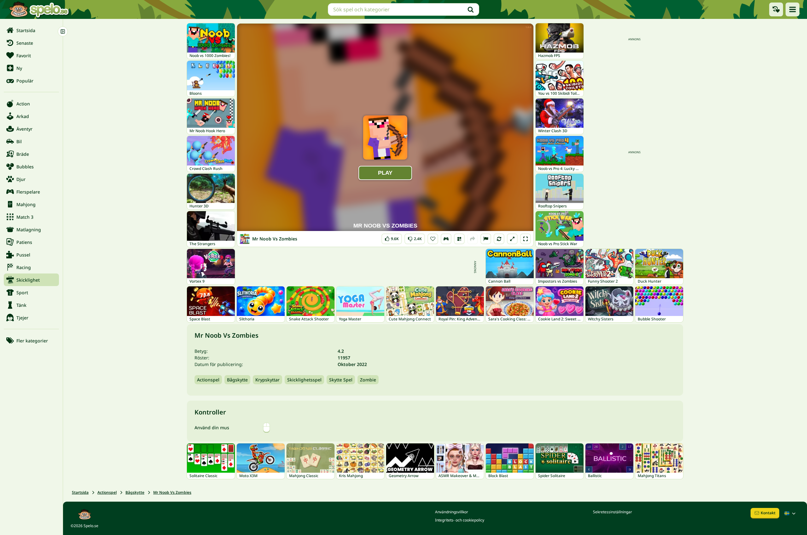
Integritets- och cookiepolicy (459, 520)
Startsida (80, 492)
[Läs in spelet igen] (499, 239)
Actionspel (208, 380)
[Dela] (472, 239)
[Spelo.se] (39, 9)
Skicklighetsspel (304, 380)
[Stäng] (63, 31)
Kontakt (768, 512)
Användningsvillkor (451, 512)
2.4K (414, 237)
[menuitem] (31, 30)
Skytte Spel (340, 380)
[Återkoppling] (485, 239)
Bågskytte (237, 380)
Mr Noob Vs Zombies (172, 492)
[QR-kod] (459, 239)
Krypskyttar (267, 380)
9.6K (391, 237)
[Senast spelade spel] (776, 9)
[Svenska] (790, 513)
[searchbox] (403, 9)
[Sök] (470, 9)
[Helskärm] (525, 239)
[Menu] (792, 9)
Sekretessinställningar (612, 512)
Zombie (368, 380)
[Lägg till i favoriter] (432, 239)
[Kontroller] (446, 239)
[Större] (512, 239)
